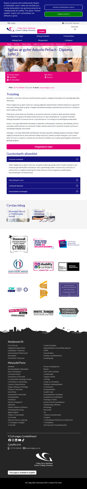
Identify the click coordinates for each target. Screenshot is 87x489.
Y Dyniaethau (48, 422)
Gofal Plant (12, 392)
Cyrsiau (16, 44)
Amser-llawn (26, 44)
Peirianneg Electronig (15, 410)
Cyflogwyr (69, 40)
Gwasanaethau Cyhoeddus (53, 394)
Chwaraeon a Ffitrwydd (16, 377)
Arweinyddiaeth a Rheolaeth (18, 369)
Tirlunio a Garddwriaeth (52, 415)
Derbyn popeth (64, 14)
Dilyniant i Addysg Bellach (53, 384)
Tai (45, 412)
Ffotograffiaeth (49, 389)
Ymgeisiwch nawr (43, 147)
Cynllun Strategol (50, 345)
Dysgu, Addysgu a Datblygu (18, 387)
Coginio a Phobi (49, 377)
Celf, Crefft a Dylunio (51, 372)
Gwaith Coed (48, 392)
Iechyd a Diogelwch (15, 402)
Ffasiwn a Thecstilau (15, 389)
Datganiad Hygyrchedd (16, 348)
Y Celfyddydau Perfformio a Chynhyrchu (58, 420)
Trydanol (47, 417)
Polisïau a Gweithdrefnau (53, 356)
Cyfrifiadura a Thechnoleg (17, 382)
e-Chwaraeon (48, 387)
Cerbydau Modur (14, 374)
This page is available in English (22, 473)
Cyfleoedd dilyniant (16, 186)
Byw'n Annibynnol (14, 372)
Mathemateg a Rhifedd (52, 405)
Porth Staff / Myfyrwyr (71, 23)
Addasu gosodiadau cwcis (63, 7)
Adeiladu (11, 366)
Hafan (9, 44)
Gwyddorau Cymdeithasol (53, 397)
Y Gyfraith (11, 425)
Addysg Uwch (17, 40)
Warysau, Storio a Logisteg (17, 420)
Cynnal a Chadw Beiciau (16, 384)
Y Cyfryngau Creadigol (16, 422)
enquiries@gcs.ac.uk (47, 87)
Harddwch (12, 399)
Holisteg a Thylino (50, 399)
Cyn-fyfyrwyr (13, 345)
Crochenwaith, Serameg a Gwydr (20, 379)
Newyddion (12, 356)
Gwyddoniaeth (13, 397)
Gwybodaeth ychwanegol (18, 191)
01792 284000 (19, 87)
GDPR (46, 350)
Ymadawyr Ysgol (17, 36)
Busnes (46, 369)
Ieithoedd (11, 405)
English (12, 23)
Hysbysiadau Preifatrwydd (17, 353)
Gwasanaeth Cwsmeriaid (17, 394)
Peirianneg (47, 407)
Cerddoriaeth (48, 374)
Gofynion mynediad (16, 159)
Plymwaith (47, 410)
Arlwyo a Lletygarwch (51, 366)
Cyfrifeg (47, 379)
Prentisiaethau (69, 36)
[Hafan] (21, 29)
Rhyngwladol (43, 40)
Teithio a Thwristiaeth (16, 415)
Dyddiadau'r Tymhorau (16, 350)
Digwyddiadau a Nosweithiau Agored (57, 348)
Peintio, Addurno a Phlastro (18, 407)
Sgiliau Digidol (13, 412)
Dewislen (74, 27)
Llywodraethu (48, 353)
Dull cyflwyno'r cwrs (16, 180)
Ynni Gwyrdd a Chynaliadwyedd (55, 425)
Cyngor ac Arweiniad (51, 382)
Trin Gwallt (12, 417)
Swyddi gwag (48, 358)
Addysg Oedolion (42, 36)
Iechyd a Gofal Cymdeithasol (54, 402)
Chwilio (42, 31)
